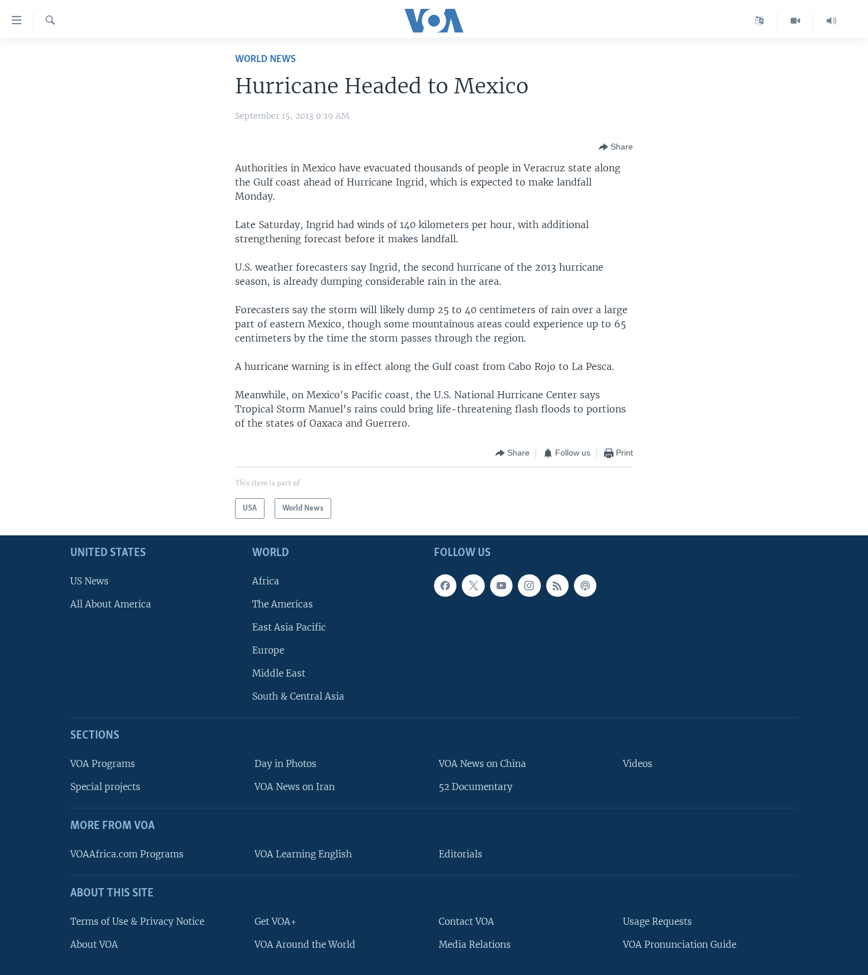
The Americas (282, 604)
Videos (637, 763)
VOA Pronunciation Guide (679, 944)
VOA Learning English (303, 854)
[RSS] (557, 585)
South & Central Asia (298, 696)
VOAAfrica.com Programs (127, 854)
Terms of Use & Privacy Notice (137, 921)
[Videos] (796, 21)
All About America (110, 604)
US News (89, 581)
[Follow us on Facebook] (445, 585)
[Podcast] (585, 585)
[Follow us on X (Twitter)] (473, 585)
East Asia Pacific (289, 627)
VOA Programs (102, 763)
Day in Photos (285, 763)
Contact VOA (466, 921)
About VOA (94, 944)
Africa (265, 581)
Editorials (460, 854)
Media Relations (475, 944)
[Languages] (760, 21)
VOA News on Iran (294, 786)
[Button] (616, 147)
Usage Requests (657, 921)
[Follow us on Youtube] (501, 585)
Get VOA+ (275, 921)
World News (265, 59)
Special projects (105, 786)
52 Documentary (476, 786)
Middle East (278, 673)
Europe (268, 650)
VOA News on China (482, 763)
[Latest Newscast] (831, 21)
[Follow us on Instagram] (529, 585)
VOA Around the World (304, 944)
